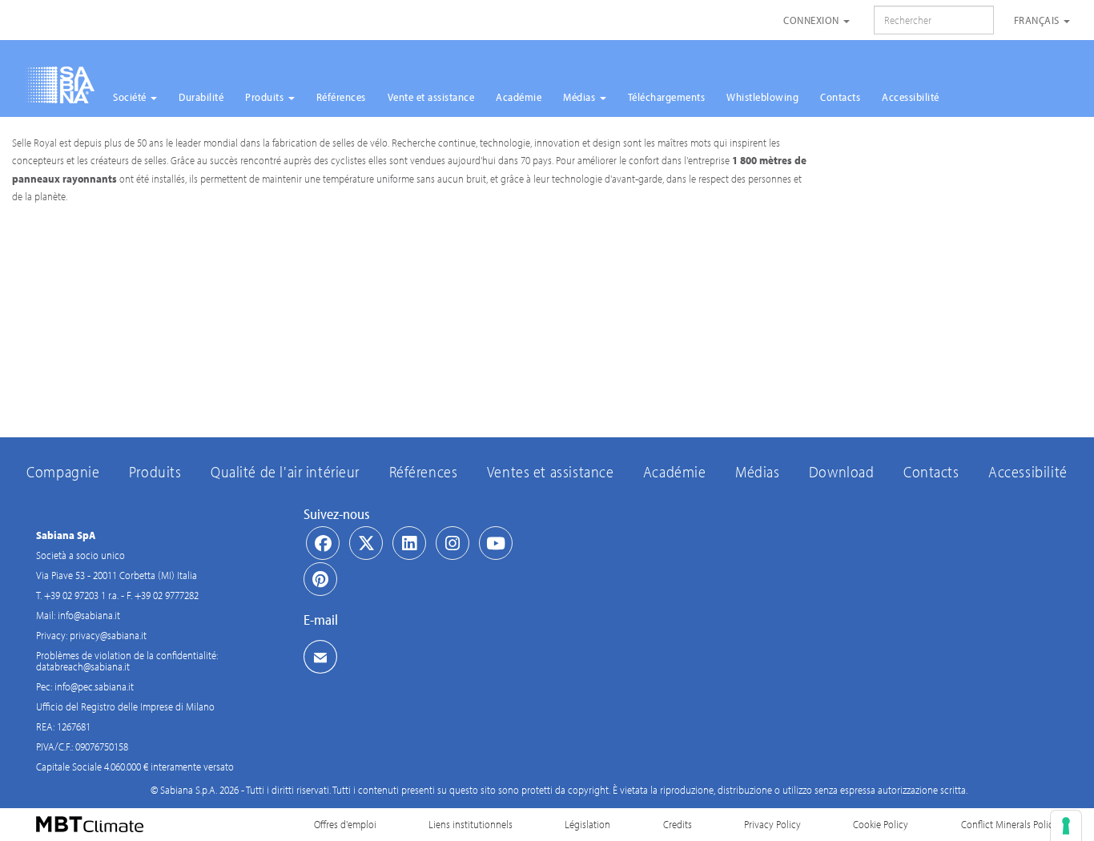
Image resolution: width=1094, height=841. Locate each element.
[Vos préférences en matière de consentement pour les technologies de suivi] (1066, 826)
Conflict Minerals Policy (1009, 824)
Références (341, 97)
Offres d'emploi (345, 824)
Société (131, 97)
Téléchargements (667, 97)
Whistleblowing (762, 97)
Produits (266, 97)
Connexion (812, 20)
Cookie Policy (880, 824)
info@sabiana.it (89, 615)
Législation (587, 824)
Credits (677, 824)
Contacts (840, 97)
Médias (580, 97)
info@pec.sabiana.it (94, 686)
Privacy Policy (772, 824)
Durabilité (201, 97)
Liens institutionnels (470, 824)
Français (1038, 20)
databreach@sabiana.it (83, 666)
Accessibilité (910, 97)
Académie (518, 97)
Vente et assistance (431, 97)
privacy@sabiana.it (108, 635)
